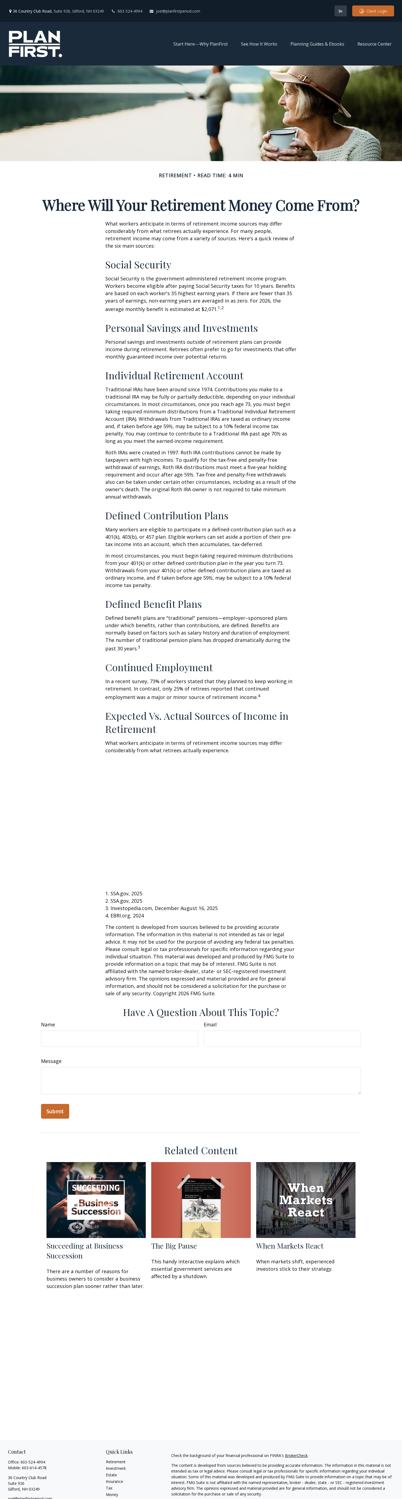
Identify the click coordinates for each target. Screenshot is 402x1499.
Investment (116, 1468)
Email (210, 1024)
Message (51, 1061)
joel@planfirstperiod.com (178, 11)
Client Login (376, 11)
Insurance (114, 1481)
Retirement (116, 1461)
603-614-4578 (34, 1467)
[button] (200, 43)
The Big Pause (174, 1246)
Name (48, 1024)
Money (112, 1494)
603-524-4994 (130, 11)
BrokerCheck (296, 1455)
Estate (111, 1474)
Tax (109, 1488)
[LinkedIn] (340, 10)
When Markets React (290, 1246)
